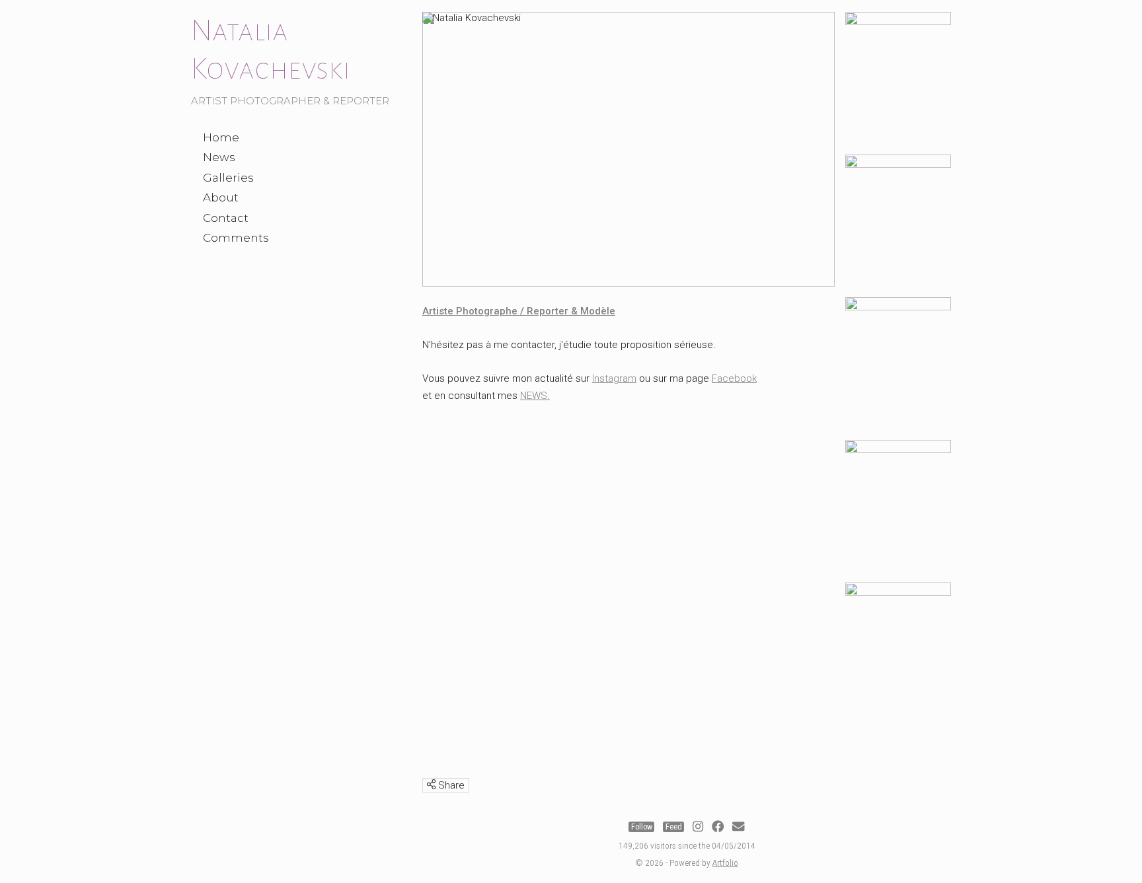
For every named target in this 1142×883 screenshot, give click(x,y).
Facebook (734, 378)
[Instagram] (698, 827)
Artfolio (725, 862)
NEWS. (535, 396)
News (219, 157)
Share (450, 785)
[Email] (738, 827)
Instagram (614, 378)
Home (221, 137)
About (221, 197)
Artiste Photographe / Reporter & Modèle (518, 311)
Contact (225, 218)
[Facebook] (718, 827)
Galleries (228, 177)
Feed (674, 826)
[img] (431, 784)
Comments (236, 237)
